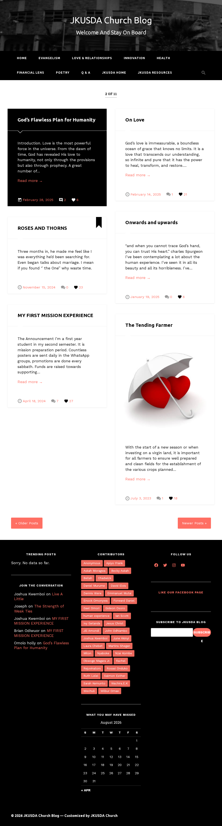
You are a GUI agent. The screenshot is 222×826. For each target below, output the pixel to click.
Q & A (85, 72)
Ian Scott (122, 615)
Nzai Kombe (123, 653)
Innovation (134, 58)
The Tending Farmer (149, 325)
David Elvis (118, 585)
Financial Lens (30, 72)
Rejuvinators (92, 668)
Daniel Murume (94, 585)
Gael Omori (91, 608)
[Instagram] (174, 564)
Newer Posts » (194, 523)
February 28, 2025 (38, 200)
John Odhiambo (116, 630)
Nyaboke (103, 653)
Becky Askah (120, 570)
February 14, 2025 (146, 194)
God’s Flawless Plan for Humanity (56, 119)
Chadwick (104, 578)
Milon (87, 653)
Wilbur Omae (110, 691)
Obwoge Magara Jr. (96, 660)
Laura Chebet (93, 646)
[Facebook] (156, 564)
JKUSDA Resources (155, 72)
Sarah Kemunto (94, 683)
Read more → (30, 180)
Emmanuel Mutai (119, 593)
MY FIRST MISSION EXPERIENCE (55, 315)
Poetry (63, 72)
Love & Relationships (92, 58)
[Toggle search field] (203, 72)
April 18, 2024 (34, 401)
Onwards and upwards (151, 222)
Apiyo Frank (114, 563)
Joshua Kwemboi (95, 638)
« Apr (85, 790)
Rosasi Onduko (117, 668)
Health (163, 58)
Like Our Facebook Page (180, 592)
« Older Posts (26, 523)
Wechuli (89, 691)
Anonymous (91, 563)
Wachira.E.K (119, 683)
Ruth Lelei (90, 675)
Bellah (87, 578)
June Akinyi (121, 638)
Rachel (121, 660)
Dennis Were (92, 593)
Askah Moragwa (94, 570)
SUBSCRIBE (202, 633)
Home (22, 58)
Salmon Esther (114, 675)
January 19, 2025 (145, 297)
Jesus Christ (114, 623)
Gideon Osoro (115, 608)
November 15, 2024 (39, 287)
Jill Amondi (91, 630)
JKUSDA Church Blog (111, 20)
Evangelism (49, 58)
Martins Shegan (119, 646)
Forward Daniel (124, 600)
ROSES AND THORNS (42, 228)
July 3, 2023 (141, 498)
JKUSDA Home (114, 72)
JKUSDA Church (104, 816)
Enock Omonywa (95, 600)
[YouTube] (183, 564)
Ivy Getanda (91, 623)
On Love (134, 119)
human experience (96, 615)
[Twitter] (165, 564)
